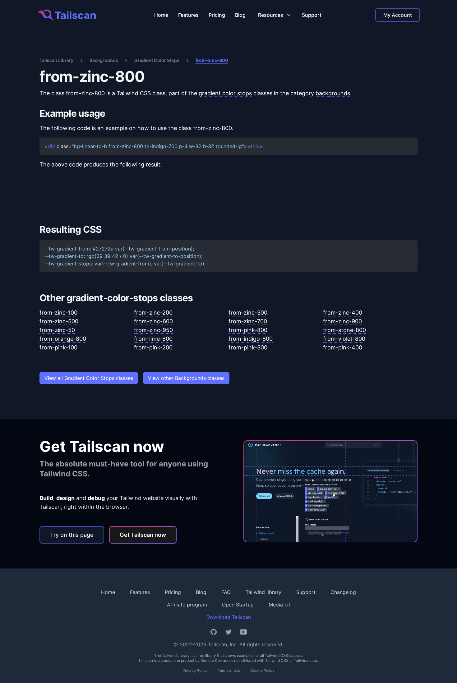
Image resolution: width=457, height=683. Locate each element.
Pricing (217, 15)
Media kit (279, 604)
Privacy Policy (195, 670)
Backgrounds (104, 60)
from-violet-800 (344, 338)
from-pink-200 (153, 347)
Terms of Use (229, 670)
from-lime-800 (153, 338)
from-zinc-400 (342, 312)
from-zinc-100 (58, 312)
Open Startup (238, 604)
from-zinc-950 (153, 330)
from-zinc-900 (342, 321)
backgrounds (333, 93)
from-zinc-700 (247, 321)
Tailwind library (263, 592)
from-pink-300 (247, 347)
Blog (240, 15)
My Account (397, 15)
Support (311, 15)
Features (188, 15)
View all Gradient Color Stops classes (88, 378)
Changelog (343, 592)
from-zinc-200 (153, 312)
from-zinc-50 (57, 330)
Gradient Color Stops (156, 60)
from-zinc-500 (58, 321)
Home (161, 15)
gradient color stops (225, 93)
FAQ (226, 592)
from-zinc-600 (153, 321)
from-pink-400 (342, 347)
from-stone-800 (344, 330)
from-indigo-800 (250, 338)
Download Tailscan (228, 617)
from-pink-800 (247, 330)
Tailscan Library (56, 60)
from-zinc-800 (212, 60)
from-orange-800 (62, 338)
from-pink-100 (58, 347)
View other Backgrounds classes (186, 378)
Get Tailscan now (143, 534)
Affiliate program (187, 604)
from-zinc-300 (247, 312)
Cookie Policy (262, 670)
